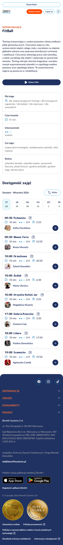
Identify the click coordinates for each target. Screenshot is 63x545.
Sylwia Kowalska (21, 266)
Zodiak (17, 275)
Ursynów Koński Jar (25, 294)
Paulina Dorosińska (23, 343)
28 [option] (6, 204)
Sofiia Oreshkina (21, 228)
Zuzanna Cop (20, 324)
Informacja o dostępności (45, 539)
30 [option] (27, 204)
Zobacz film (33, 82)
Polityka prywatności (32, 524)
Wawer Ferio (21, 237)
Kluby (54, 192)
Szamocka (19, 352)
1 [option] (48, 204)
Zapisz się (55, 228)
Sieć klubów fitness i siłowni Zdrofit (7, 12)
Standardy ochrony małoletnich (16, 539)
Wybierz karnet (34, 11)
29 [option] (17, 204)
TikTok (58, 382)
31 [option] (38, 204)
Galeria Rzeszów (23, 314)
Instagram (48, 382)
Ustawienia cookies (11, 524)
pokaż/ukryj (59, 390)
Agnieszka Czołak (22, 362)
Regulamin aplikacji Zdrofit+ (15, 488)
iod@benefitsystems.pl (14, 461)
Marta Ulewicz (20, 285)
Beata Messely (20, 247)
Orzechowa (20, 256)
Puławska (19, 218)
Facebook (39, 382)
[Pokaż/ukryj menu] (58, 11)
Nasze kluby (31, 4)
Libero (17, 333)
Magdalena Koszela (23, 305)
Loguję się (49, 11)
